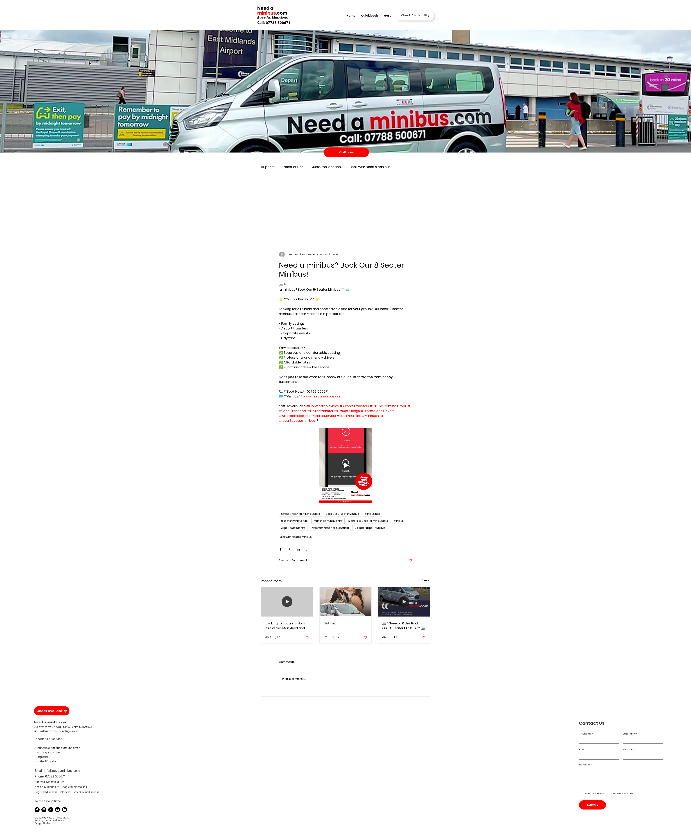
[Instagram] (43, 809)
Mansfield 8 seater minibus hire (368, 521)
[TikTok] (50, 809)
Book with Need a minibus (370, 167)
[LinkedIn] (64, 809)
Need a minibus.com (51, 722)
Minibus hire (372, 514)
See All (426, 580)
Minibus (399, 521)
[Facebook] (37, 809)
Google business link (74, 787)
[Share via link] (307, 549)
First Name (585, 734)
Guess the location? (327, 167)
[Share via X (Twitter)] (289, 549)
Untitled (330, 623)
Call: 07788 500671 (273, 23)
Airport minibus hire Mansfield (330, 528)
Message (584, 764)
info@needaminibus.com (62, 770)
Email (582, 749)
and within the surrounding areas (56, 731)
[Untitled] (346, 601)
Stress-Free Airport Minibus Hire (300, 514)
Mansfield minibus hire (328, 521)
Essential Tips (292, 167)
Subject (627, 749)
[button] (415, 16)
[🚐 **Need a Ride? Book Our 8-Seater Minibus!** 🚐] (404, 601)
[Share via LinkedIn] (298, 549)
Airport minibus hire (293, 528)
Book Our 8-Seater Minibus (342, 514)
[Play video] (345, 465)
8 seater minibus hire (294, 521)
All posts (268, 167)
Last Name (629, 734)
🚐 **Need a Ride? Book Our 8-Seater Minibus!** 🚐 (403, 625)
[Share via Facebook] (280, 549)
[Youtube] (57, 809)
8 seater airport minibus (370, 528)
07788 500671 (55, 776)
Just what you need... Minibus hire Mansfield (63, 727)
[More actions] (410, 254)
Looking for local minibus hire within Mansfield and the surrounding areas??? (285, 626)
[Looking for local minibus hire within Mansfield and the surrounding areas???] (287, 601)
